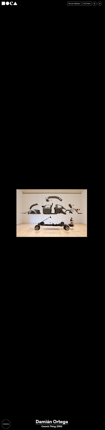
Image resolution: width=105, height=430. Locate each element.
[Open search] (95, 4)
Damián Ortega (52, 421)
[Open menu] (100, 4)
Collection (6, 424)
